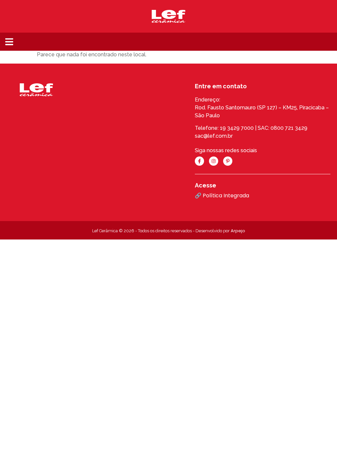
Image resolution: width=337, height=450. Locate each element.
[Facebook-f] (199, 161)
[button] (9, 41)
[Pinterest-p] (227, 161)
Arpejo (238, 231)
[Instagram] (213, 161)
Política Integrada (226, 195)
